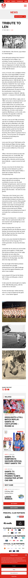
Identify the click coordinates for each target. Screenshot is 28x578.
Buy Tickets (14, 503)
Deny (14, 569)
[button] (26, 555)
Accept (14, 566)
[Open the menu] (25, 6)
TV (5, 1)
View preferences (14, 573)
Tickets (13, 1)
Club (2, 1)
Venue (25, 1)
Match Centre (14, 507)
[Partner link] (7, 516)
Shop (8, 1)
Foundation (20, 1)
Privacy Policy (14, 576)
